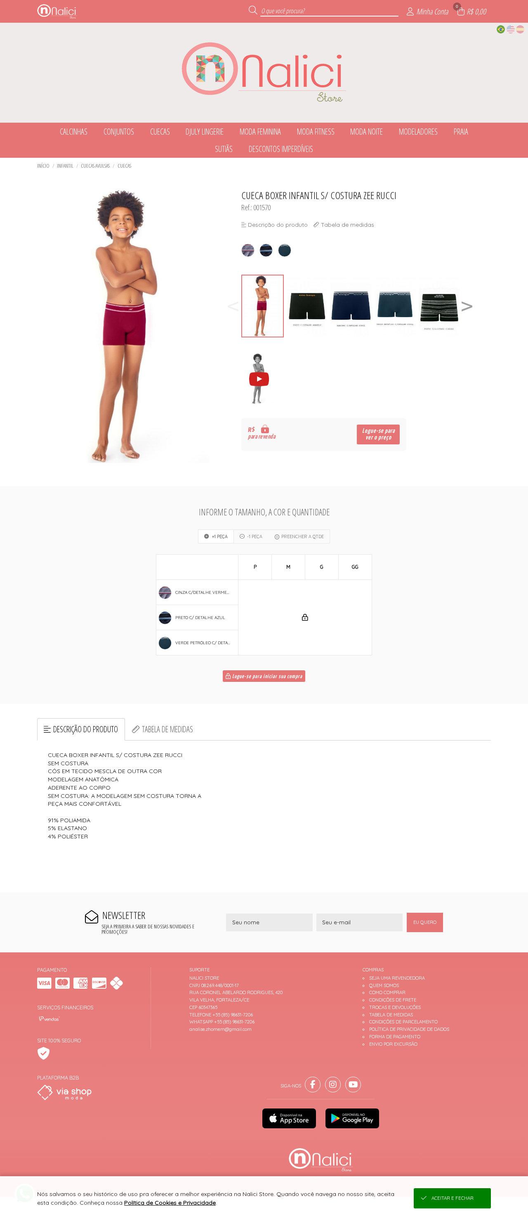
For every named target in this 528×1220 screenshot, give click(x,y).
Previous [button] (233, 306)
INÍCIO (43, 165)
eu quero (424, 922)
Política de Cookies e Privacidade (170, 1202)
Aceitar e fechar (452, 1198)
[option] (263, 306)
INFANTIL (65, 165)
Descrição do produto (85, 729)
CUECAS (124, 165)
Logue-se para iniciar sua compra (266, 676)
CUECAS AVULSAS (95, 165)
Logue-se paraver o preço (378, 434)
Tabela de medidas (167, 729)
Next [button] (467, 306)
